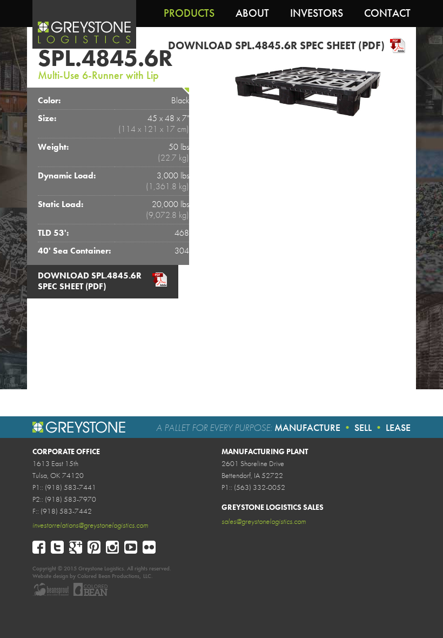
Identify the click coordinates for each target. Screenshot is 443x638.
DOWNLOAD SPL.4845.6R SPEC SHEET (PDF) (276, 45)
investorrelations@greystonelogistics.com (90, 525)
